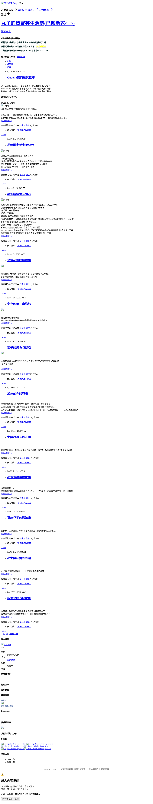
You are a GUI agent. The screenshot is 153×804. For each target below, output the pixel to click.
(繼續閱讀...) (6, 121)
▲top (3, 134)
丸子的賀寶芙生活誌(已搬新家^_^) (38, 23)
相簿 (9, 61)
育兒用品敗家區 (24, 130)
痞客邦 (22, 125)
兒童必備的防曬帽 (19, 260)
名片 (9, 67)
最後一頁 (14, 634)
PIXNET (54, 769)
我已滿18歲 (7, 799)
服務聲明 (105, 769)
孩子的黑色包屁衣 (19, 347)
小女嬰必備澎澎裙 (19, 558)
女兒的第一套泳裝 (19, 304)
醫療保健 (21, 57)
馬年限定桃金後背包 (20, 145)
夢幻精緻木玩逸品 (19, 194)
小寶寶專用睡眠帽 (19, 477)
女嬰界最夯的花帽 (19, 437)
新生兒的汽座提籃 (19, 598)
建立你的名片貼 (7, 706)
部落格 (10, 64)
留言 (28, 125)
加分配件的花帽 (17, 393)
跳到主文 (6, 31)
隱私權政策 (93, 769)
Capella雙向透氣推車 (21, 77)
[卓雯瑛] (2, 703)
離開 (17, 799)
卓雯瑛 (3, 700)
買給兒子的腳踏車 (19, 517)
